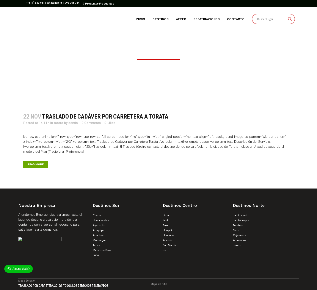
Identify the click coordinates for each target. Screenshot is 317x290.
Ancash (167, 240)
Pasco (166, 225)
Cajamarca (239, 235)
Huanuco (168, 235)
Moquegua (99, 240)
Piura (236, 230)
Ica (164, 250)
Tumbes (238, 225)
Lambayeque (241, 220)
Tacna (96, 245)
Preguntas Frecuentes (98, 3)
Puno (96, 255)
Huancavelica (101, 220)
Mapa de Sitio (159, 284)
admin (73, 123)
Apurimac (99, 235)
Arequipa (98, 230)
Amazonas (239, 240)
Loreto (237, 245)
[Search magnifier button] (290, 19)
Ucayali (167, 230)
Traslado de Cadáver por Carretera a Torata (105, 116)
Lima (166, 215)
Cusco (97, 215)
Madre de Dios (102, 250)
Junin (166, 220)
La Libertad (240, 215)
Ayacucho (99, 225)
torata (58, 123)
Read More (35, 164)
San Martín (169, 245)
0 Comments (91, 123)
